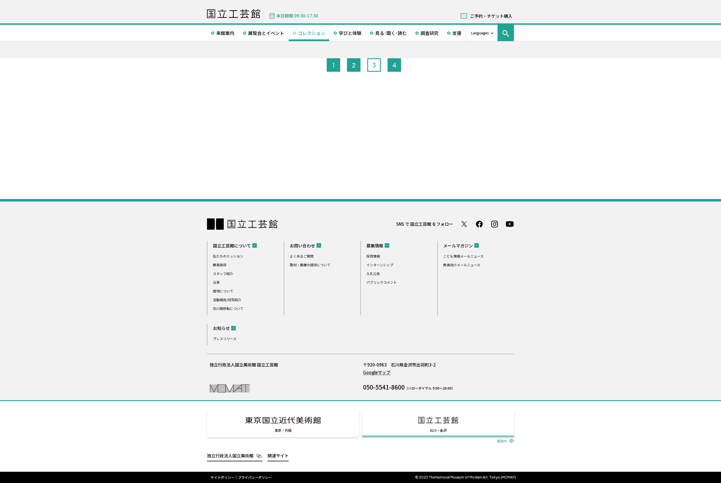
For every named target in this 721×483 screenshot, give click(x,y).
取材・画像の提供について (310, 264)
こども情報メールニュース (463, 256)
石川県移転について (228, 308)
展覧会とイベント (266, 33)
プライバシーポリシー (255, 477)
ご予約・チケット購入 (491, 16)
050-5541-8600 (384, 387)
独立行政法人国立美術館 (230, 456)
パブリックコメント (381, 282)
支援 (456, 33)
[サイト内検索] (506, 33)
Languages (480, 32)
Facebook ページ (479, 224)
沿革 (216, 282)
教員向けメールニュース (461, 264)
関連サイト (278, 456)
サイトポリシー (222, 477)
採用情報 (373, 256)
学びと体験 (350, 33)
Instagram (494, 224)
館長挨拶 (219, 264)
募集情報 (374, 246)
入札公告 (373, 273)
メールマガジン (458, 246)
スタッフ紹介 (223, 273)
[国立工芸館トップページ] (233, 13)
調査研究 (429, 33)
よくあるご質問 (301, 256)
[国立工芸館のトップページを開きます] (230, 388)
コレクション (311, 33)
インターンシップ (379, 264)
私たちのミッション (228, 256)
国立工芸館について (232, 246)
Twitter (464, 224)
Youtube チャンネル (510, 224)
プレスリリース (224, 338)
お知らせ (221, 328)
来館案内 (225, 33)
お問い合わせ (302, 246)
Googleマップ (376, 372)
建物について (223, 291)
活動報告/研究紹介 (227, 299)
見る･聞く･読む (391, 33)
